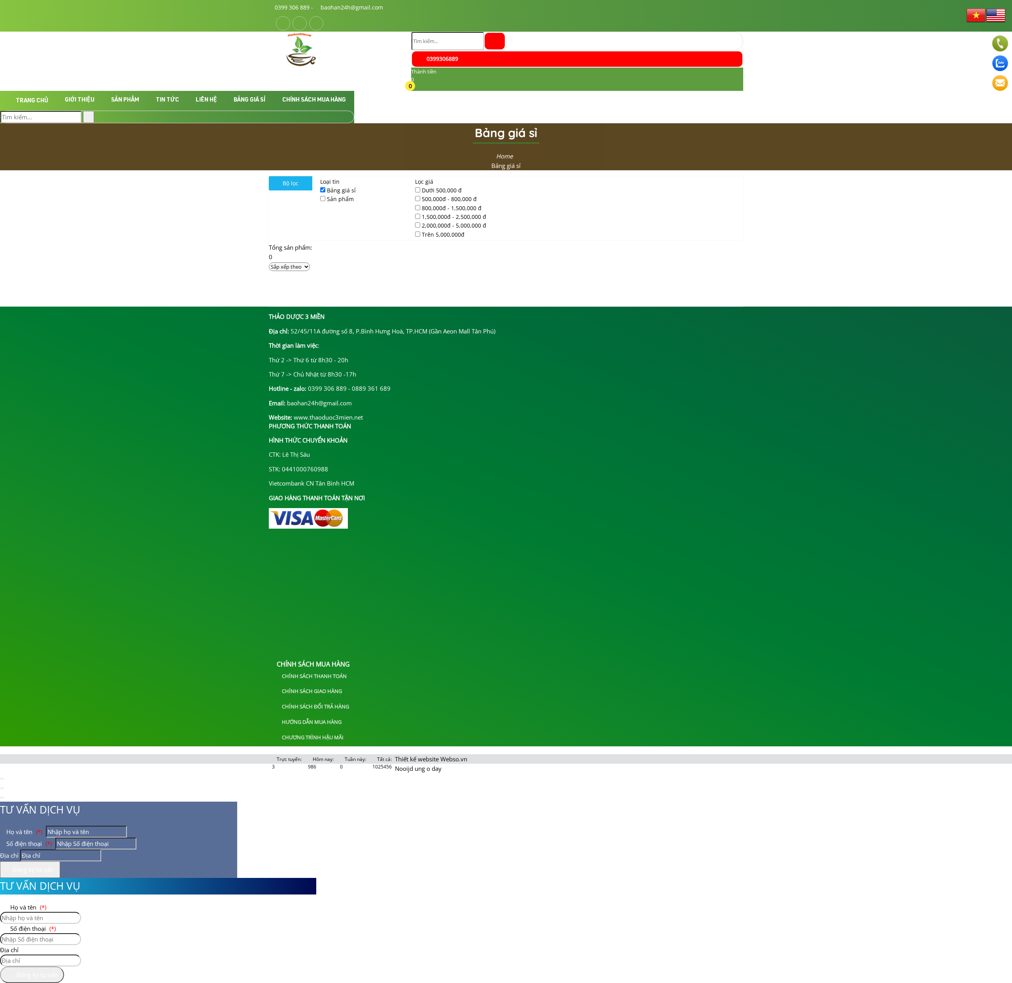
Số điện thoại (28, 843)
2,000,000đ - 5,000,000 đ (454, 225)
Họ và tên (23, 832)
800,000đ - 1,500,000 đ (451, 208)
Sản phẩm (125, 100)
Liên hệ (206, 100)
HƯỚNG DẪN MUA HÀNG (311, 721)
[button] (416, 87)
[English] (996, 15)
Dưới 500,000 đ (442, 190)
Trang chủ (32, 101)
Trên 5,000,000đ (443, 234)
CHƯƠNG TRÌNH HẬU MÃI (312, 737)
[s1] (301, 65)
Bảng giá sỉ (250, 100)
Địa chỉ (9, 855)
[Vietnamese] (976, 15)
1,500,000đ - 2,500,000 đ (454, 216)
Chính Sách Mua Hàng (314, 100)
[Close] (2, 779)
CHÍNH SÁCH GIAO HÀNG (311, 691)
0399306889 (441, 58)
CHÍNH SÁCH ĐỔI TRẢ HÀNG (315, 706)
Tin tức (167, 100)
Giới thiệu (79, 100)
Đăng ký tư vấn (32, 870)
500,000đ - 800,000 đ (449, 199)
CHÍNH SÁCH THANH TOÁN (314, 676)
